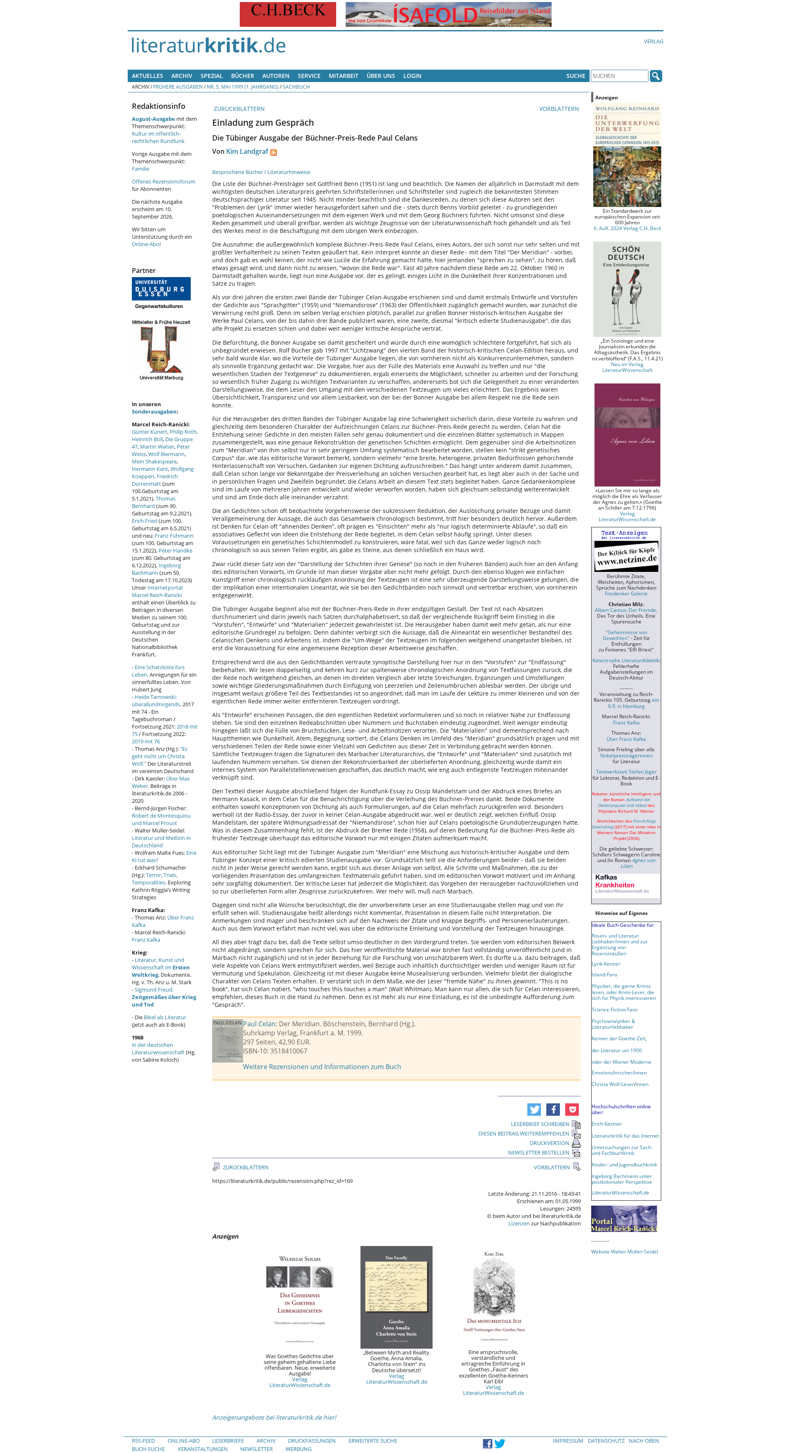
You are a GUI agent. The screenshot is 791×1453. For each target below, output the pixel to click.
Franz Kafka (146, 939)
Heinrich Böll (147, 439)
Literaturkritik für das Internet (625, 1135)
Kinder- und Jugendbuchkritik (624, 1164)
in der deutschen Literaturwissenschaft (158, 1048)
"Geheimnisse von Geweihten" (625, 635)
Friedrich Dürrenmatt (155, 480)
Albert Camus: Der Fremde (625, 610)
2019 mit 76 (146, 741)
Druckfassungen (312, 1440)
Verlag (653, 41)
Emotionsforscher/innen (619, 1072)
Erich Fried (144, 520)
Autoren (276, 76)
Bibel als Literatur (165, 1017)
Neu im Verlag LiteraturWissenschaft (627, 367)
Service (309, 76)
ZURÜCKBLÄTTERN (238, 109)
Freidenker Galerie (626, 593)
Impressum (568, 1440)
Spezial (212, 76)
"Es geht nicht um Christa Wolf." (159, 756)
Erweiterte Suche (373, 1440)
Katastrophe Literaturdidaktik (625, 660)
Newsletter (256, 1449)
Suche (575, 76)
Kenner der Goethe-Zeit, (619, 1038)
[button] (534, 1109)
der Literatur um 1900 (617, 1050)
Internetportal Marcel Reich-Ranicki (157, 591)
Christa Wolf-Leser (613, 1084)
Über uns (381, 76)
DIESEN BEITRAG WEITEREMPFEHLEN (523, 1133)
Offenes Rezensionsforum (163, 181)
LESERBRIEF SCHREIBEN (540, 1124)
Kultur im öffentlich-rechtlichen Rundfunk (158, 137)
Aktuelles (147, 76)
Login (412, 76)
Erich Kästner (607, 1123)
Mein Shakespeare (154, 461)
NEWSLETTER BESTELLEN (538, 1152)
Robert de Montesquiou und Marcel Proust (161, 819)
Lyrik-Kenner (606, 963)
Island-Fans (605, 974)
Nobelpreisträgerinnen (626, 755)
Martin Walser (157, 446)
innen (642, 1084)
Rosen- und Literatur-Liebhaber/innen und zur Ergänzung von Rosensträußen (620, 944)
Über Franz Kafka (626, 739)
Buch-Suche (148, 1449)
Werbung (298, 1449)
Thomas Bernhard (154, 502)
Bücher (242, 76)
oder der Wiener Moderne (621, 1061)
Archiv (181, 76)
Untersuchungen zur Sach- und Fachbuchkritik (622, 1150)
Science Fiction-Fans (615, 1009)
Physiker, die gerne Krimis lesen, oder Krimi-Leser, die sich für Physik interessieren (624, 992)
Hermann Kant (150, 469)
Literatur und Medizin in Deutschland (161, 841)
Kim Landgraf (247, 151)
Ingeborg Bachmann (156, 569)
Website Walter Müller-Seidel (624, 1251)
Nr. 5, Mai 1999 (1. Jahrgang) (242, 86)
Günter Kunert (149, 431)
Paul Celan (259, 1023)
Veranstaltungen (203, 1449)
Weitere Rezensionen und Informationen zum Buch (322, 1066)
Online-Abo (145, 244)
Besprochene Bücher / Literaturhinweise (261, 172)
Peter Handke (175, 550)
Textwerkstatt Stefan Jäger (626, 771)
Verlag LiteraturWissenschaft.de (299, 1382)
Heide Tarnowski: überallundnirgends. (156, 700)
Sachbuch (296, 86)
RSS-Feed (143, 1440)
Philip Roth (183, 431)
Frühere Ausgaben (178, 86)
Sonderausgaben (154, 411)
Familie (140, 168)
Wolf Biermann (166, 454)
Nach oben (644, 1440)
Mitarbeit (343, 76)
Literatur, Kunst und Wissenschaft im (161, 967)
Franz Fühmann (174, 535)
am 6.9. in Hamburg (633, 702)
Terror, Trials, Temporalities (155, 878)
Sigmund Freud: (164, 997)
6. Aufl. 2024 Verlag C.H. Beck (627, 228)
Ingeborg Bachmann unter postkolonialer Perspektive (622, 1179)
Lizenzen (519, 1223)
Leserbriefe (228, 1440)
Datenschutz (606, 1440)
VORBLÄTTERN (560, 109)
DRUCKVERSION (549, 1143)
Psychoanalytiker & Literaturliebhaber (613, 1024)
